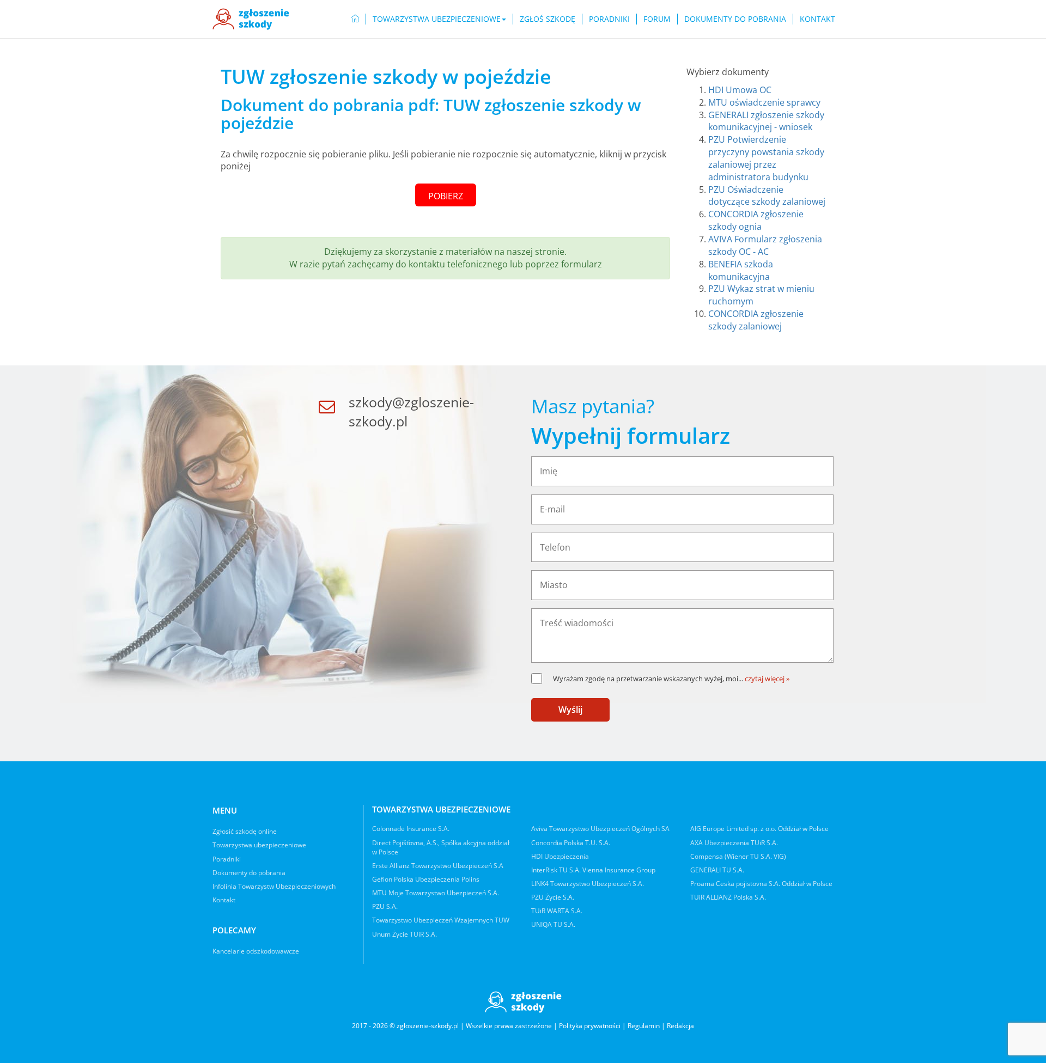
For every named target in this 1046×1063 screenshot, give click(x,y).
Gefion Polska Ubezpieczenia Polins (425, 879)
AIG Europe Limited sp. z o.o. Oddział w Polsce (759, 828)
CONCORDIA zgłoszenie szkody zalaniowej (756, 320)
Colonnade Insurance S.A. (410, 828)
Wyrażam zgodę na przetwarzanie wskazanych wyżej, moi (648, 678)
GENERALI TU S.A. (717, 870)
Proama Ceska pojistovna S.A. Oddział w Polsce (761, 883)
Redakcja (680, 1025)
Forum (657, 19)
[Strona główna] (250, 19)
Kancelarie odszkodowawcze (255, 951)
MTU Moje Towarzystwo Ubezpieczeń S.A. (435, 892)
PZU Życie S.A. (552, 897)
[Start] (355, 19)
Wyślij (570, 710)
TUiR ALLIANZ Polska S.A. (728, 897)
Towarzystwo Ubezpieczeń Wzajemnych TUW (440, 920)
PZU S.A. (385, 906)
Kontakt (817, 19)
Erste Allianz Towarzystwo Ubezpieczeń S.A (437, 865)
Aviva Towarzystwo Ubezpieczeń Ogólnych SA (600, 828)
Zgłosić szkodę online (244, 831)
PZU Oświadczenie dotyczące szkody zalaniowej (766, 196)
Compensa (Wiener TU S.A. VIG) (738, 856)
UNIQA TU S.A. (553, 924)
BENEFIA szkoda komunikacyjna (740, 270)
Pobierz (445, 196)
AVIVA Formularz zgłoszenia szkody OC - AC (765, 245)
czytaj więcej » (767, 678)
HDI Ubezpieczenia (560, 856)
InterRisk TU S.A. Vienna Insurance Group (593, 870)
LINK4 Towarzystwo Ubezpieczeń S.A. (587, 883)
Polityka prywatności (590, 1025)
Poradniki (609, 19)
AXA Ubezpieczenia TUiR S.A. (734, 842)
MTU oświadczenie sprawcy (764, 102)
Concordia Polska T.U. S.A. (570, 842)
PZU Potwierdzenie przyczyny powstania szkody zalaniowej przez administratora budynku (766, 158)
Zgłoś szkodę (547, 19)
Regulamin (644, 1025)
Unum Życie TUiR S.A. (404, 934)
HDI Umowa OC (739, 90)
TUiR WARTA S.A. (556, 910)
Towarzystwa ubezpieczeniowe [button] (437, 19)
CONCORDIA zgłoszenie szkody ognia (756, 220)
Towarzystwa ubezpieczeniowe (259, 845)
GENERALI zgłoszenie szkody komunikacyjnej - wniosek (766, 121)
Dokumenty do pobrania (735, 19)
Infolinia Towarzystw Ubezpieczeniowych (274, 886)
